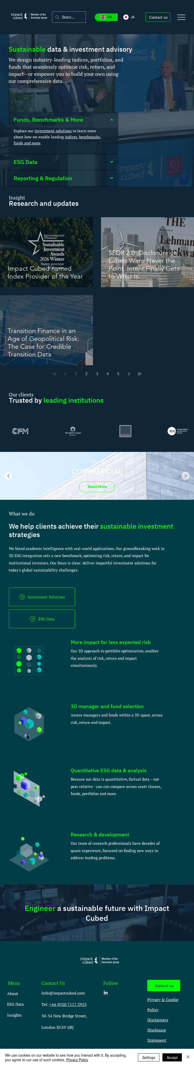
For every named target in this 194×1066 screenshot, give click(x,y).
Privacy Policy (77, 1059)
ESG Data (15, 1004)
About (12, 993)
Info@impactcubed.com (63, 993)
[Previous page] (65, 373)
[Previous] (8, 476)
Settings (148, 1057)
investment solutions (53, 130)
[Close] (188, 1057)
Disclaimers (157, 1020)
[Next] (186, 476)
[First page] (54, 373)
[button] (158, 17)
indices (71, 136)
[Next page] (128, 373)
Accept (172, 1057)
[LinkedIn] (105, 992)
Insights (14, 1015)
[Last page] (139, 373)
